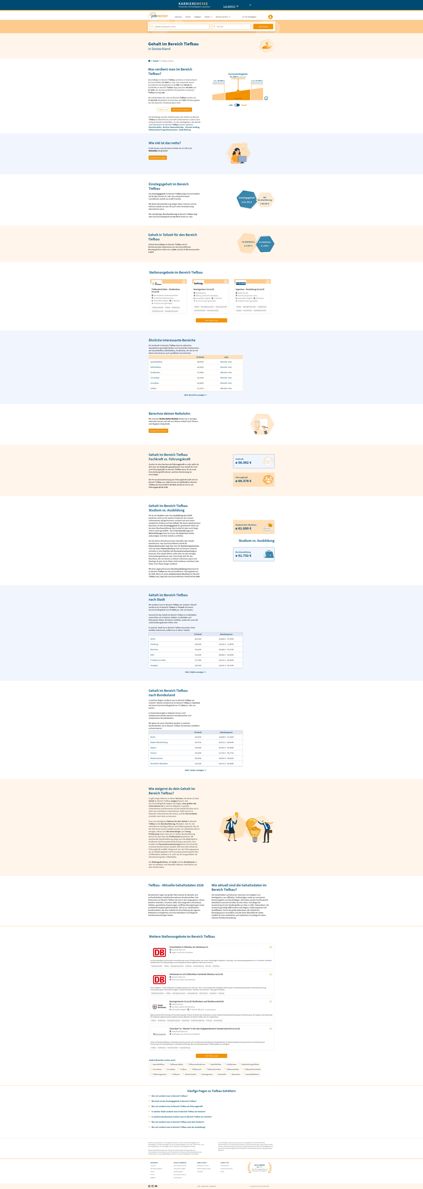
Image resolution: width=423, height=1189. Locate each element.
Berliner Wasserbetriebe (173, 127)
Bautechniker (190, 1074)
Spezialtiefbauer (252, 1074)
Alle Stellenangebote (156, 1168)
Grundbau (154, 383)
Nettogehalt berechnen (158, 431)
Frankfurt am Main (158, 660)
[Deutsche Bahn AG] (159, 952)
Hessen (153, 753)
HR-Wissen (200, 1171)
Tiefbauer (176, 1074)
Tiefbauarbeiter (232, 1069)
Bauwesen (236, 1074)
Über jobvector (225, 1165)
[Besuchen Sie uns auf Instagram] (149, 1186)
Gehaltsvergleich (178, 1171)
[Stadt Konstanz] (159, 1007)
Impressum (212, 1186)
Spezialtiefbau (156, 361)
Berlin (152, 639)
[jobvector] (160, 15)
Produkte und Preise (203, 1165)
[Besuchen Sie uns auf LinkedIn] (152, 1186)
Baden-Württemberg (159, 742)
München (154, 649)
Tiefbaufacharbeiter (252, 1069)
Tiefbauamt (196, 1069)
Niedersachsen (156, 758)
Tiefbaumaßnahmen (196, 1064)
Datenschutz (204, 1186)
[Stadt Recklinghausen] (159, 1034)
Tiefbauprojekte (176, 1064)
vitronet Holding (192, 127)
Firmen (152, 1174)
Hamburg (154, 644)
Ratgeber (152, 1177)
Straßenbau (155, 372)
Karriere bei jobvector (227, 1168)
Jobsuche (153, 1165)
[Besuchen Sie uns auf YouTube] (156, 1186)
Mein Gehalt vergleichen (181, 110)
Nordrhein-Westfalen (159, 763)
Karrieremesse (178, 1177)
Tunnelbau (154, 377)
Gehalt (156, 61)
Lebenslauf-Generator (180, 1165)
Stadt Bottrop (184, 129)
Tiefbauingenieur (160, 1074)
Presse (222, 1171)
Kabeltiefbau (155, 367)
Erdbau (153, 388)
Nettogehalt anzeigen (158, 158)
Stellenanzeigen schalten (204, 1168)
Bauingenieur (207, 1074)
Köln (152, 655)
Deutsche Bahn (155, 127)
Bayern (153, 747)
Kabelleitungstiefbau (250, 1064)
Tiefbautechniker (214, 1069)
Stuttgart (154, 665)
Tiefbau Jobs (163, 110)
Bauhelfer (222, 1074)
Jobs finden (263, 26)
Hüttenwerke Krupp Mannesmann (163, 129)
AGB (199, 1186)
